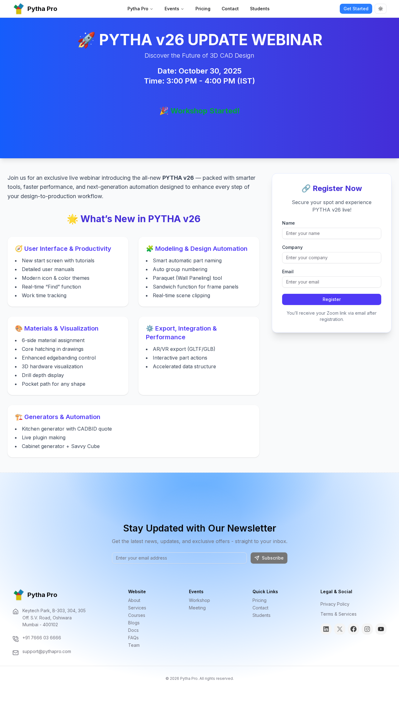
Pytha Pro (137, 8)
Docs (133, 630)
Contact (230, 8)
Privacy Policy (334, 604)
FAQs (133, 637)
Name (288, 223)
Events (172, 8)
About (134, 600)
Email (288, 272)
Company (292, 247)
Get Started (356, 8)
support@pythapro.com (46, 651)
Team (134, 645)
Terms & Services (338, 614)
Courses (136, 615)
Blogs (134, 622)
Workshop (199, 600)
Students (260, 8)
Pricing (202, 8)
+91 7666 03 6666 (41, 637)
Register (332, 299)
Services (137, 607)
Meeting (197, 607)
